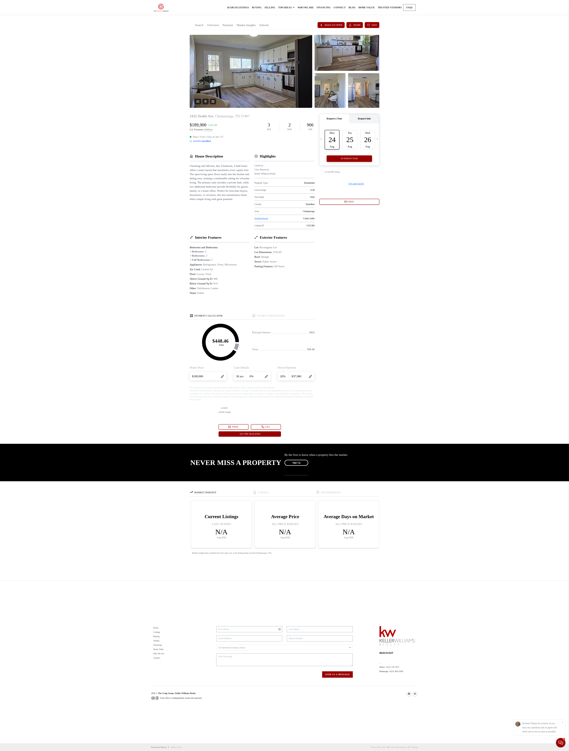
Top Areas (285, 7)
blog (352, 7)
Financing (324, 7)
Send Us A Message (337, 674)
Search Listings (238, 7)
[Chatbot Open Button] (560, 742)
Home (155, 628)
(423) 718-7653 (392, 667)
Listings (156, 632)
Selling (269, 7)
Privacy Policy (376, 747)
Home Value (366, 7)
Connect (340, 7)
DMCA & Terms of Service (396, 747)
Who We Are (306, 7)
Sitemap (414, 747)
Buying (257, 7)
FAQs (409, 7)
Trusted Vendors (390, 7)
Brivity (164, 747)
